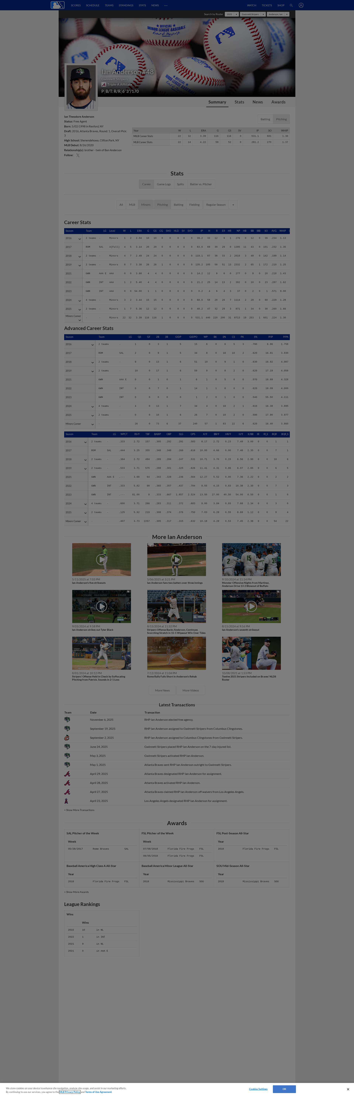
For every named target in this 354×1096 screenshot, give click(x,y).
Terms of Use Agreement (98, 1091)
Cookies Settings (258, 1089)
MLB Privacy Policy (69, 1091)
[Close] (348, 1089)
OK (284, 1089)
